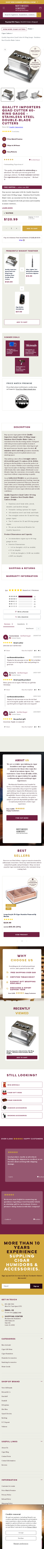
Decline (21, 1538)
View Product (21, 934)
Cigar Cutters (7, 33)
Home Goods (6, 1367)
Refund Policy (6, 1499)
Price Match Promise (9, 1490)
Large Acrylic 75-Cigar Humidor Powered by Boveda (20, 915)
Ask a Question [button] (23, 617)
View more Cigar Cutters (14, 29)
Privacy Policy (32, 1527)
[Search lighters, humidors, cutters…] (39, 14)
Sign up (36, 1286)
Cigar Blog (5, 1452)
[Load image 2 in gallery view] (21, 94)
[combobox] (22, 14)
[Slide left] (17, 941)
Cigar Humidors (7, 1354)
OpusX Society (7, 1414)
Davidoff (5, 1396)
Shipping (31, 216)
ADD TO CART (22, 1057)
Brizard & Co (6, 1392)
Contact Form (6, 1456)
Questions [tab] (21, 624)
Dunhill (4, 1401)
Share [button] (8, 651)
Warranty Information (22, 575)
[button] (3, 8)
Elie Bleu (5, 1409)
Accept (20, 1533)
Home (30, 29)
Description (22, 426)
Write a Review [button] (23, 612)
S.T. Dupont (6, 1422)
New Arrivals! (6, 1345)
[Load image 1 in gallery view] (7, 94)
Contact (15, 1312)
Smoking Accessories (9, 1362)
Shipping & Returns (22, 568)
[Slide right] (26, 941)
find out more (22, 818)
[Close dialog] (42, 1506)
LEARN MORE (7, 208)
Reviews (4, 1465)
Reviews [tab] (7, 624)
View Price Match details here (26, 389)
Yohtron (4, 1427)
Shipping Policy (7, 1503)
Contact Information (8, 1461)
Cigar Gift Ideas (7, 1349)
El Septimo (5, 1405)
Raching (4, 1418)
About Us (5, 1448)
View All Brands (7, 1388)
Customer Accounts (8, 1486)
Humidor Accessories (9, 1358)
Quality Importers (16, 127)
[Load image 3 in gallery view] (36, 94)
